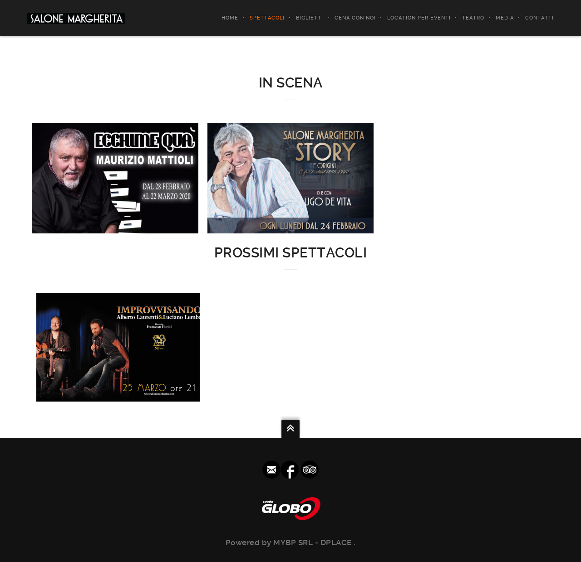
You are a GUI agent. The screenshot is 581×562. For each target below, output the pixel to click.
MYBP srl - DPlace (313, 542)
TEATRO (473, 18)
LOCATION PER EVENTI (419, 18)
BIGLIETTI (309, 18)
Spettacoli (267, 18)
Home (230, 18)
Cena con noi (355, 18)
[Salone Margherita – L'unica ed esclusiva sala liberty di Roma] (76, 18)
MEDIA (505, 18)
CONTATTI (539, 18)
